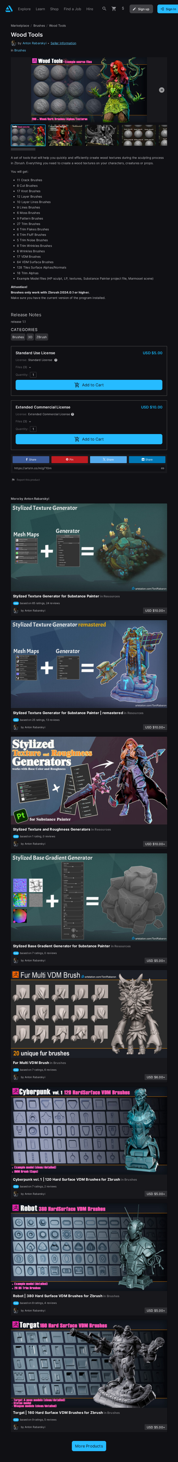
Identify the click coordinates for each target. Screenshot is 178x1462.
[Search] (104, 8)
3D (30, 337)
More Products (89, 1446)
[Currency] (123, 8)
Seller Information (63, 43)
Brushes (20, 50)
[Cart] (114, 8)
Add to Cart (93, 385)
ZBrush (41, 337)
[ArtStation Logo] (9, 8)
